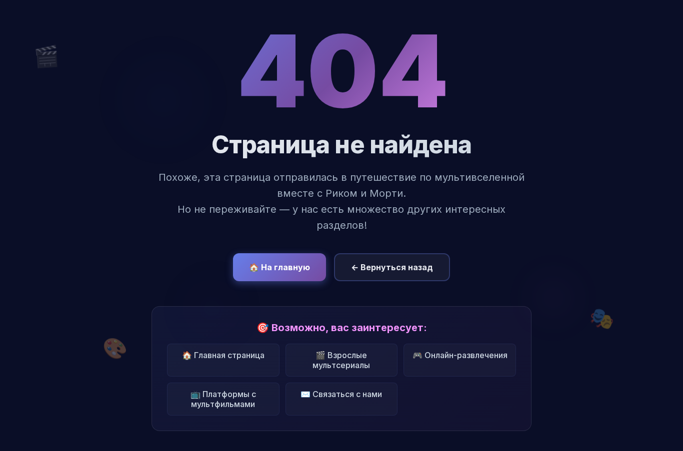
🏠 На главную (279, 267)
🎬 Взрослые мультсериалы (341, 360)
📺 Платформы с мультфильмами (223, 399)
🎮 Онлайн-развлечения (460, 355)
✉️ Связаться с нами (341, 394)
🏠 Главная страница (223, 355)
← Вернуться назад (392, 267)
